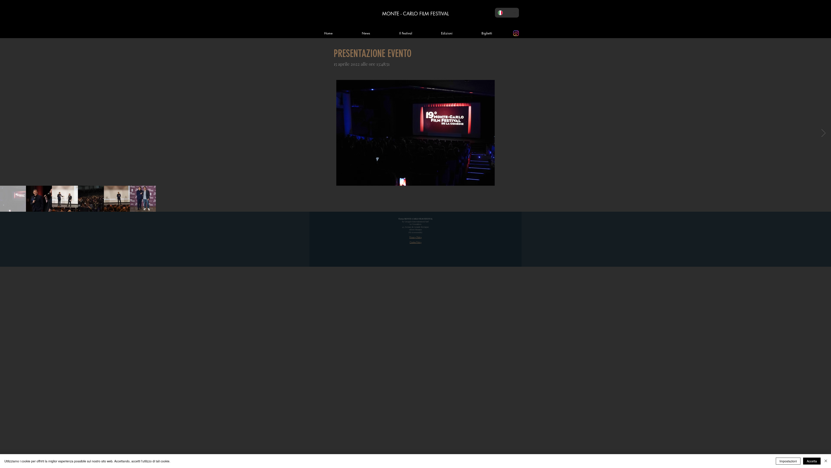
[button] (447, 33)
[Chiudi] (825, 461)
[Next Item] (823, 133)
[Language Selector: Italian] (507, 13)
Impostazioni (788, 461)
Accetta (812, 461)
